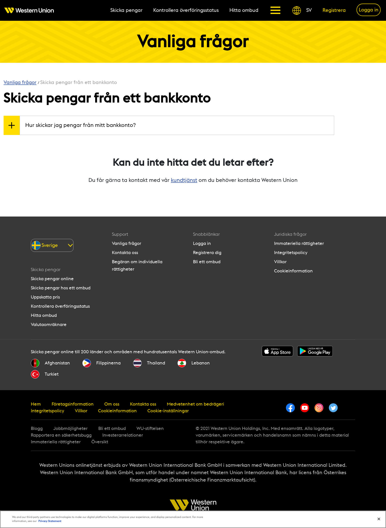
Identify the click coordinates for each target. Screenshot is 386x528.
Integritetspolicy (290, 252)
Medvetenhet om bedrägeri (195, 404)
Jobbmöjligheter (70, 428)
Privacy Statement (49, 521)
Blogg (37, 428)
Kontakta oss (125, 252)
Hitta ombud (44, 315)
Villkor (280, 262)
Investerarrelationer (122, 435)
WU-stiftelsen (150, 428)
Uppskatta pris (45, 297)
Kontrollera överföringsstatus (60, 306)
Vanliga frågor (126, 243)
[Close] (379, 519)
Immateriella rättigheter (299, 243)
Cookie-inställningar (168, 411)
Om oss (111, 404)
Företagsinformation (73, 404)
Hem (36, 404)
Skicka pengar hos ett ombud (60, 288)
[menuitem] (31, 10)
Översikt (99, 442)
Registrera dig (207, 252)
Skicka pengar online (52, 279)
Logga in (202, 243)
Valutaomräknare (49, 324)
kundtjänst (184, 180)
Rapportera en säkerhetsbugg (61, 435)
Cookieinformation (293, 271)
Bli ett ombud (206, 262)
